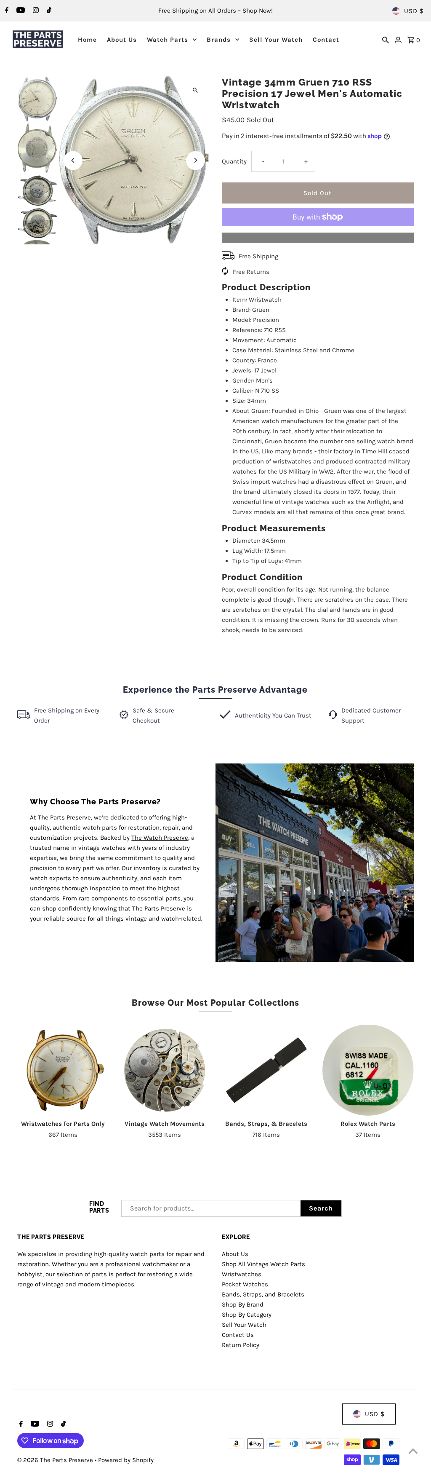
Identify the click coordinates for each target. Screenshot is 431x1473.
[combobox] (211, 1208)
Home (87, 39)
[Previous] (73, 160)
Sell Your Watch (276, 39)
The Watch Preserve (159, 837)
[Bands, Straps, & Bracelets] (266, 1070)
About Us (122, 39)
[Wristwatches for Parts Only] (63, 1070)
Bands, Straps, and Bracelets (263, 1294)
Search (321, 1208)
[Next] (195, 160)
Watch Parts (167, 39)
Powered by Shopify (126, 1460)
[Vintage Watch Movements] (164, 1070)
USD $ (414, 11)
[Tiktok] (48, 11)
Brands (219, 39)
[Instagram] (35, 11)
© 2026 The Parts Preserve (56, 1460)
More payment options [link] (317, 237)
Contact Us (238, 1335)
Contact (326, 39)
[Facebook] (5, 11)
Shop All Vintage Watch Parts (263, 1264)
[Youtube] (19, 11)
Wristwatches (241, 1274)
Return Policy (240, 1345)
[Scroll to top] (413, 1450)
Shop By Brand (242, 1304)
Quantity (234, 161)
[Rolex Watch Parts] (368, 1070)
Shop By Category (246, 1314)
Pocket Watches (245, 1284)
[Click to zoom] (195, 89)
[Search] (385, 39)
